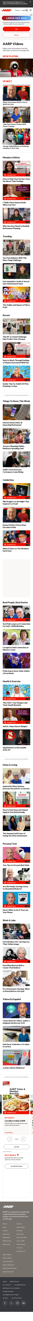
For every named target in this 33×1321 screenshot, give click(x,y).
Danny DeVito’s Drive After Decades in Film (14, 526)
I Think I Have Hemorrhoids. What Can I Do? (14, 203)
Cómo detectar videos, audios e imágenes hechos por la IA (16, 1022)
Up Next (7, 81)
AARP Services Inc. (21, 1251)
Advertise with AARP (21, 1237)
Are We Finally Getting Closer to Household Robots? (15, 887)
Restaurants (9, 1118)
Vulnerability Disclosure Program (11, 1294)
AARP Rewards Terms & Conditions (11, 1288)
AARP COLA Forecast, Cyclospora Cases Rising (13, 471)
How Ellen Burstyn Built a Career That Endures (13, 966)
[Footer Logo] (16, 1206)
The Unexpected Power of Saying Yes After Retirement (15, 834)
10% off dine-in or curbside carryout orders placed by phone (16, 1124)
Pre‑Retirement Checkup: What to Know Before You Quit (16, 990)
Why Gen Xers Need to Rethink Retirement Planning (16, 227)
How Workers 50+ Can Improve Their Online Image (16, 943)
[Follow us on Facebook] (5, 1303)
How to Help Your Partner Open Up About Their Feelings (16, 180)
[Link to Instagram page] (17, 1303)
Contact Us (19, 1223)
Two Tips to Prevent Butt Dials (16, 865)
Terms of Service (7, 1284)
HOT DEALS (10, 1155)
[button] (9, 1139)
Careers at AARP (20, 1241)
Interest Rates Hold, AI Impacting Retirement (12, 424)
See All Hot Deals (16, 1166)
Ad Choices (5, 1298)
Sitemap (5, 1281)
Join (16, 29)
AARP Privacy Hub (14, 1281)
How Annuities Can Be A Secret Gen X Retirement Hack (16, 282)
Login (23, 10)
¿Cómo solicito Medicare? (14, 1068)
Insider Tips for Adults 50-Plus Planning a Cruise (16, 385)
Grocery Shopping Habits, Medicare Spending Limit (14, 447)
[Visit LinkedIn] (23, 1303)
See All (16, 1147)
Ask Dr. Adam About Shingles (15, 726)
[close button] (31, 15)
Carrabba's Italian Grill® (15, 1121)
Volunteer (5, 1230)
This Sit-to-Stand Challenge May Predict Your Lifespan (14, 338)
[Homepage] (6, 10)
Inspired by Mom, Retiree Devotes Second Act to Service (16, 787)
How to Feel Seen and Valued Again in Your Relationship (15, 811)
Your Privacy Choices (17, 1298)
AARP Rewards (6, 1237)
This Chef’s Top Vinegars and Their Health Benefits (15, 704)
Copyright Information (8, 1291)
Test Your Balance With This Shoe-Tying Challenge (15, 259)
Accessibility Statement (20, 1284)
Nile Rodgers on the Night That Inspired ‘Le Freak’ (16, 502)
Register (17, 10)
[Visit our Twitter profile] (11, 1303)
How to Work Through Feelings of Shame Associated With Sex (16, 361)
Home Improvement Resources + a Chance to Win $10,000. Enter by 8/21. (15, 3)
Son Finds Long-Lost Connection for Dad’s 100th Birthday (16, 625)
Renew (16, 35)
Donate (4, 1227)
